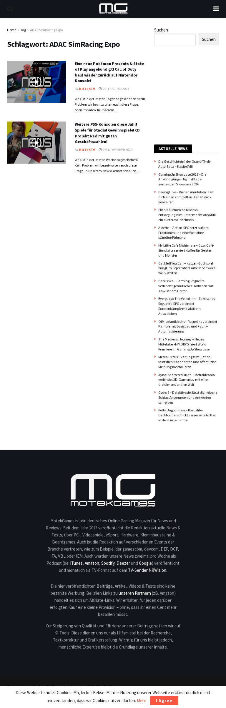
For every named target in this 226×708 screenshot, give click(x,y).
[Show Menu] (216, 9)
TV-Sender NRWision (147, 570)
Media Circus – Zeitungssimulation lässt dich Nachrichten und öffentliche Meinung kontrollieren (187, 362)
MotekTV (87, 89)
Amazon (92, 563)
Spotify (107, 563)
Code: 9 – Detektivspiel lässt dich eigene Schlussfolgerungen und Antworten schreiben (187, 397)
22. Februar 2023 (115, 89)
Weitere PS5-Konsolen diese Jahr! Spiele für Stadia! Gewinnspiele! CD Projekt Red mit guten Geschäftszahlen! (107, 133)
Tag (23, 30)
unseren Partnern (135, 593)
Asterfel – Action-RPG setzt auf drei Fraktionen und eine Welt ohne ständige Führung (183, 232)
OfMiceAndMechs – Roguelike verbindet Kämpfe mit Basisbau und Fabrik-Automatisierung (187, 326)
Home (11, 30)
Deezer (123, 563)
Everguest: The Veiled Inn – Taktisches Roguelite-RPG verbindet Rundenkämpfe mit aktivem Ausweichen (186, 305)
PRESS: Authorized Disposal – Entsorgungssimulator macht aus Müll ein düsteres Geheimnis (187, 214)
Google (145, 563)
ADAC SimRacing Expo (46, 30)
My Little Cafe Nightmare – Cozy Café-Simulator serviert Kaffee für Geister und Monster (186, 250)
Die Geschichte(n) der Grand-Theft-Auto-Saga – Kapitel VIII (184, 164)
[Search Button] (10, 9)
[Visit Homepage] (113, 9)
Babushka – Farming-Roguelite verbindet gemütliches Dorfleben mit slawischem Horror (185, 286)
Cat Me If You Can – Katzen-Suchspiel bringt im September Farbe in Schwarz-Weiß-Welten (187, 268)
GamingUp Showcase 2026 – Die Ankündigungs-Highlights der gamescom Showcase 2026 (182, 179)
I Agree (164, 700)
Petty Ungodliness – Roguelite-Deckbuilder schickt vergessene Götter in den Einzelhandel (186, 415)
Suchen (161, 30)
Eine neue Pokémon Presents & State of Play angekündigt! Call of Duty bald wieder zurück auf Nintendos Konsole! (109, 72)
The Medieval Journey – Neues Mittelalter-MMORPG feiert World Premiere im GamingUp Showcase (184, 344)
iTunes (76, 563)
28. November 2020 (117, 149)
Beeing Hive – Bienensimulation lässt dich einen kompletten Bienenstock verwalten (186, 197)
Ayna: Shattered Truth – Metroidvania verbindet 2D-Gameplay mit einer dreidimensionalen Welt (186, 380)
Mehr (141, 700)
